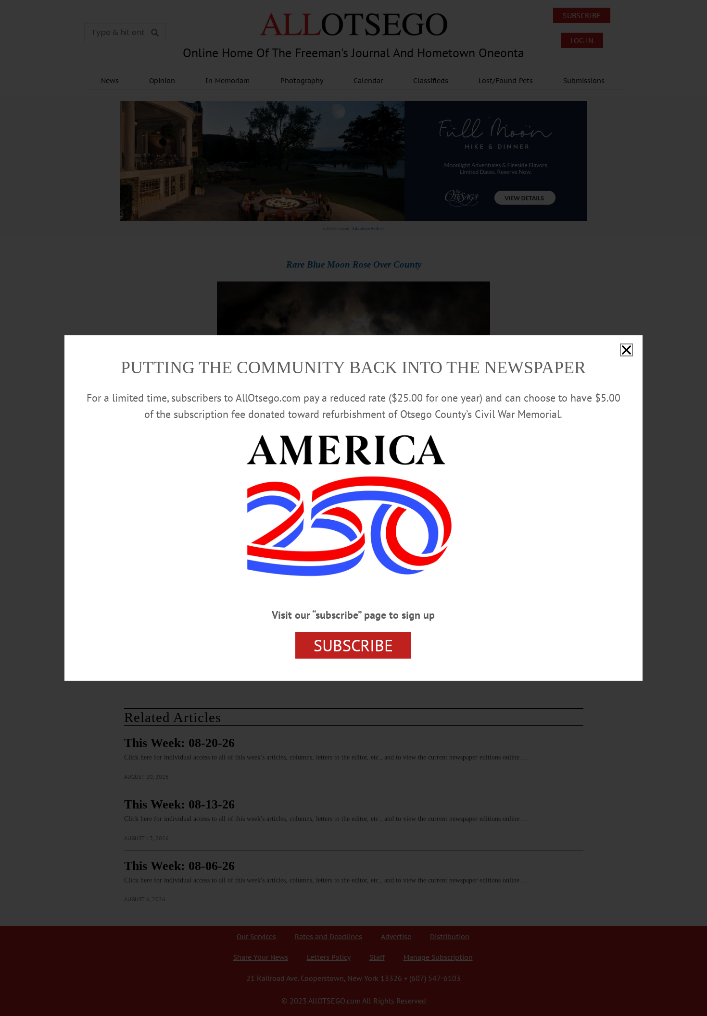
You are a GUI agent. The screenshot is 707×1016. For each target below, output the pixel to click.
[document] (353, 508)
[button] (626, 349)
